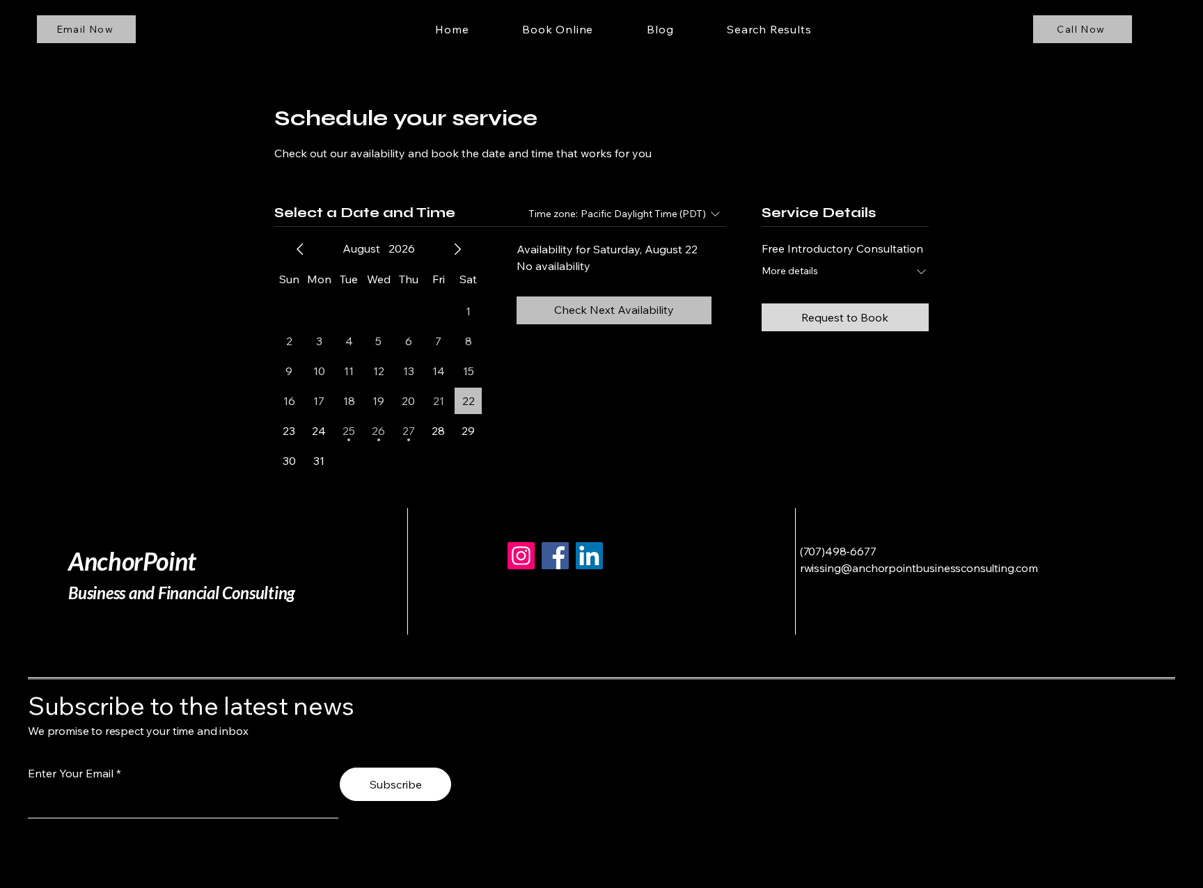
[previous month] (300, 249)
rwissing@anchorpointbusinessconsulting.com (919, 568)
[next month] (457, 249)
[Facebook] (555, 555)
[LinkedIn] (589, 555)
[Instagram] (521, 555)
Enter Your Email (70, 773)
